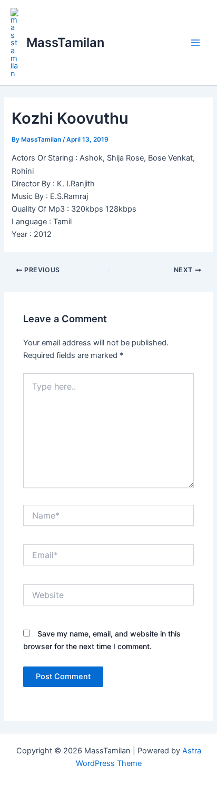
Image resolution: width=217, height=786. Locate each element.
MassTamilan (65, 42)
